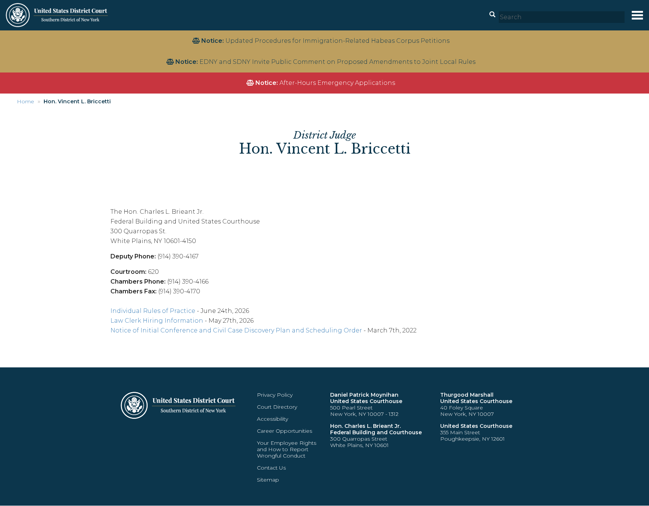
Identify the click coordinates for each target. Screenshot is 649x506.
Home (25, 101)
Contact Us (271, 467)
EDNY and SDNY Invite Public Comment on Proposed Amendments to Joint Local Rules (337, 61)
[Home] (57, 14)
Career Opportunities (284, 430)
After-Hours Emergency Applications (337, 82)
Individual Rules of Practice (152, 310)
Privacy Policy (275, 394)
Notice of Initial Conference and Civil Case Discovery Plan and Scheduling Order (236, 330)
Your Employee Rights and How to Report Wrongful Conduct (286, 449)
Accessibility (272, 418)
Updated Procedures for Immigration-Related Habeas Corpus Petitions (337, 40)
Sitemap (268, 479)
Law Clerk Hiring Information (156, 320)
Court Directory (277, 406)
